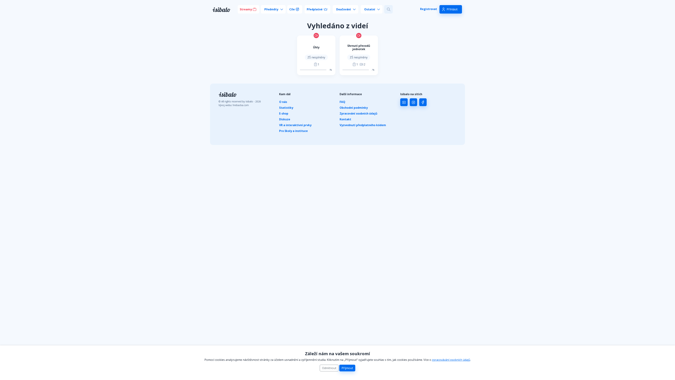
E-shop (283, 113)
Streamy (246, 9)
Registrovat (428, 9)
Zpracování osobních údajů (358, 113)
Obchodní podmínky (354, 108)
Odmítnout (329, 368)
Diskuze (284, 119)
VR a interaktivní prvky (295, 125)
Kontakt (345, 119)
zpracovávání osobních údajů (451, 360)
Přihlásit (452, 9)
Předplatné (315, 9)
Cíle (292, 9)
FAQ (342, 102)
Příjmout (347, 368)
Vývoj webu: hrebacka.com (233, 105)
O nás (283, 102)
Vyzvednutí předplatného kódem (363, 125)
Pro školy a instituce (293, 131)
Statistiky (286, 108)
